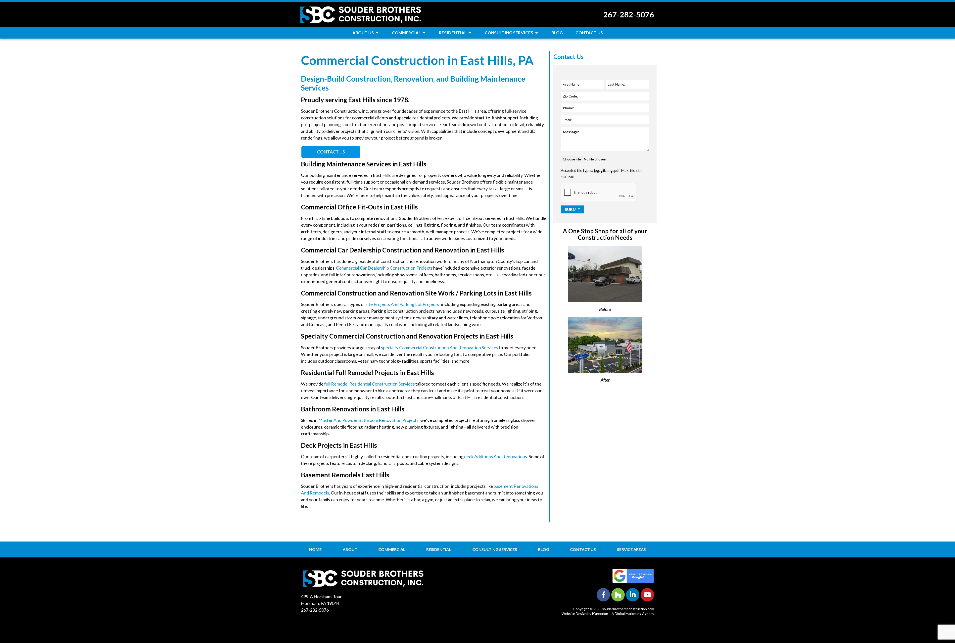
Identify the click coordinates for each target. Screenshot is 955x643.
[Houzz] (618, 594)
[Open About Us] (377, 33)
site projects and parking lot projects (402, 304)
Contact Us (583, 549)
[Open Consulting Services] (536, 33)
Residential (438, 549)
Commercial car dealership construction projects (384, 268)
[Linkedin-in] (632, 594)
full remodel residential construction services (369, 384)
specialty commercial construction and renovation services (439, 347)
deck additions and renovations (495, 456)
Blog (543, 549)
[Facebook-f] (603, 594)
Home (315, 549)
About (350, 549)
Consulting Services (494, 549)
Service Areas (631, 549)
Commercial (391, 549)
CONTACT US (331, 151)
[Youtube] (647, 594)
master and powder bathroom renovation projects (368, 420)
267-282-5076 (628, 14)
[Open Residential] (470, 33)
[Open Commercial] (424, 33)
